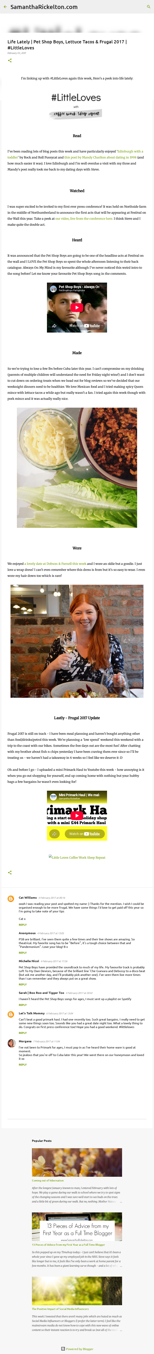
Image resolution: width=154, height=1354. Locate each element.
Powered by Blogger (79, 1349)
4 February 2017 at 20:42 (79, 992)
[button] (10, 60)
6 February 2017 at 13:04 (59, 1013)
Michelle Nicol (29, 961)
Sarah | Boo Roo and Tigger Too (41, 993)
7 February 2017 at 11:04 (46, 1041)
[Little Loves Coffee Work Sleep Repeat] (77, 857)
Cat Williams (28, 897)
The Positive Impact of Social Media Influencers (60, 1309)
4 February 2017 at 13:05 (50, 933)
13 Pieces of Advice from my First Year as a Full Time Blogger (68, 1244)
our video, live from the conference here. (84, 218)
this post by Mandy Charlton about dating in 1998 (100, 157)
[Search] (83, 6)
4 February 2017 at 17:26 (54, 961)
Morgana (25, 1041)
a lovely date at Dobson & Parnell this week (55, 564)
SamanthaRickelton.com (44, 6)
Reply (23, 924)
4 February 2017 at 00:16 (51, 897)
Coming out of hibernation (48, 1180)
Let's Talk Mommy (32, 1013)
